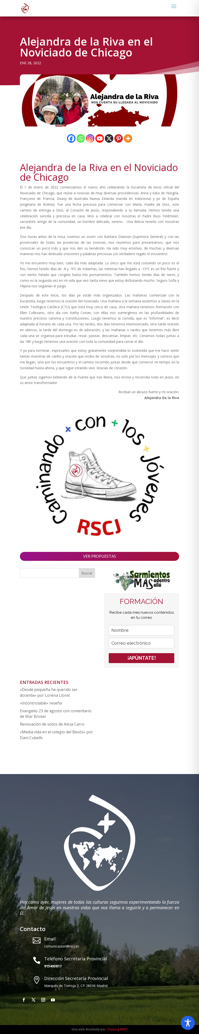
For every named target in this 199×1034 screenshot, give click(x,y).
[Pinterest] (118, 138)
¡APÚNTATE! (141, 658)
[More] (128, 138)
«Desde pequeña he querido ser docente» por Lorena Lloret (49, 692)
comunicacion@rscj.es (61, 946)
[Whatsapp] (80, 138)
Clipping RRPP (117, 1029)
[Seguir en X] (33, 1000)
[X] (109, 138)
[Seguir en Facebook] (24, 1000)
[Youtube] (99, 138)
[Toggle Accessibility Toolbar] (187, 1022)
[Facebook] (71, 138)
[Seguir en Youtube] (53, 1000)
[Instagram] (90, 138)
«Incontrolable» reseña (41, 703)
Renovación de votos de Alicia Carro (52, 724)
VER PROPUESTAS (99, 556)
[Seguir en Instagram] (43, 1000)
